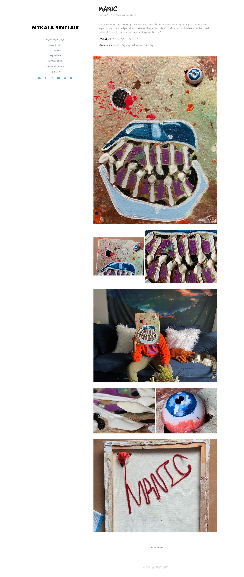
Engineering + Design (55, 39)
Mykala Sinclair (55, 27)
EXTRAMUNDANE (55, 61)
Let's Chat (55, 71)
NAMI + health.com (130, 38)
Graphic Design (55, 55)
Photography (55, 50)
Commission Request (55, 66)
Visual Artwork (55, 44)
